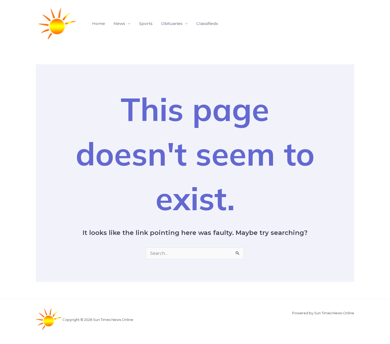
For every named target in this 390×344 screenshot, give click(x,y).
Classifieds (207, 23)
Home (98, 23)
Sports (146, 23)
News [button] (119, 23)
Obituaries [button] (172, 23)
